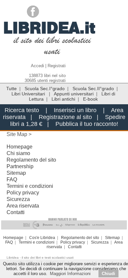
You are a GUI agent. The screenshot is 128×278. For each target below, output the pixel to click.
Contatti (16, 212)
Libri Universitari (28, 93)
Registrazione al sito (65, 117)
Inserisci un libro (75, 110)
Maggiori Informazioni (70, 273)
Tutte (11, 88)
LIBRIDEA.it (49, 27)
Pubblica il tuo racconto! (86, 124)
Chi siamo (18, 153)
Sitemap (16, 173)
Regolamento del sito (31, 160)
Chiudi (108, 273)
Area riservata (23, 205)
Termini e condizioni (30, 186)
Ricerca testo (22, 110)
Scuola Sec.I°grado (45, 88)
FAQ (12, 179)
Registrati (57, 65)
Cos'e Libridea (42, 237)
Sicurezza (18, 199)
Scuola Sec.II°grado (93, 88)
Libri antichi (63, 99)
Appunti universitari (74, 93)
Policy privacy (23, 192)
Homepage (19, 146)
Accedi (37, 65)
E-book (90, 99)
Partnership (20, 166)
